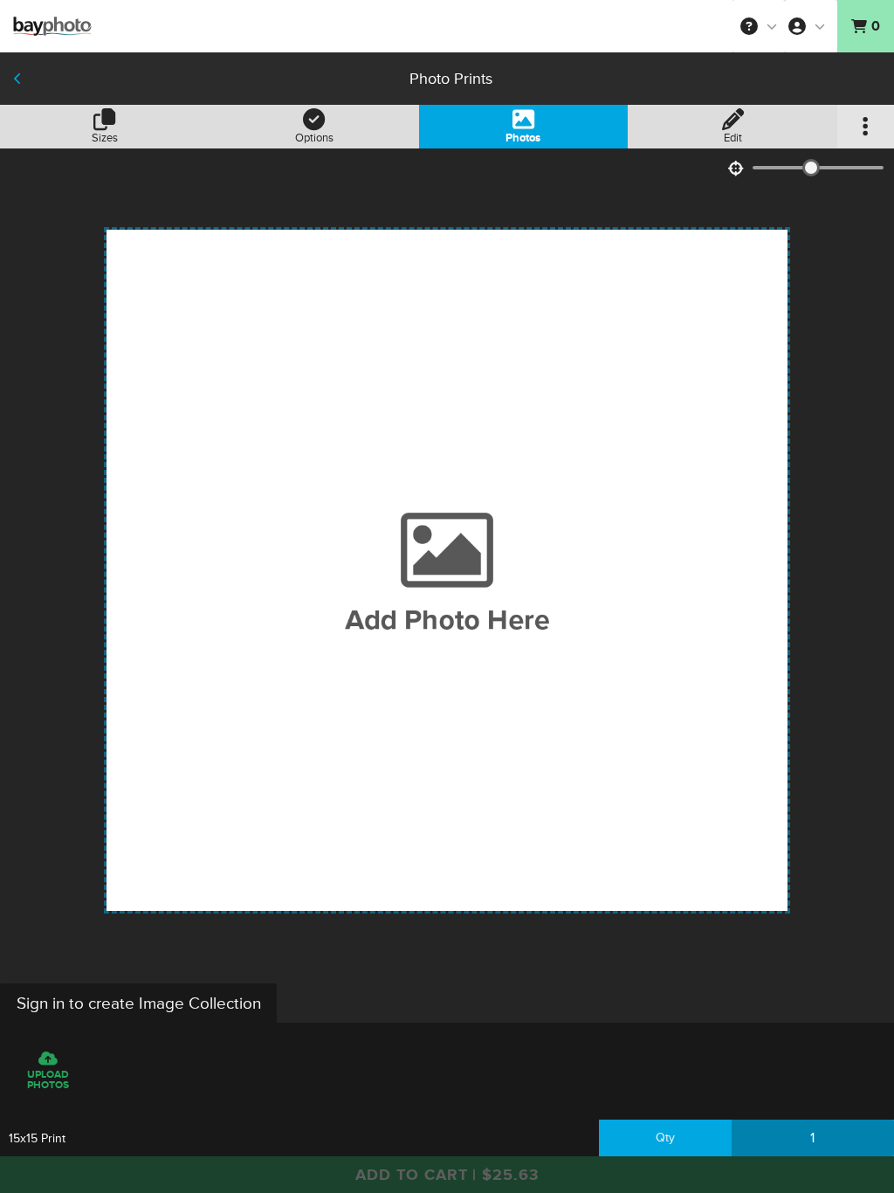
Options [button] (314, 138)
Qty (665, 1137)
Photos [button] (522, 138)
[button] (758, 26)
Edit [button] (733, 138)
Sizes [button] (105, 138)
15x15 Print (37, 1138)
